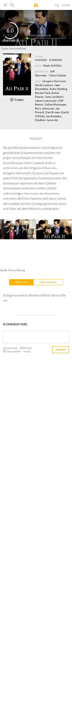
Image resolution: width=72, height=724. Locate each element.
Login (66, 5)
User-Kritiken (48, 282)
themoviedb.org (17, 48)
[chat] (57, 5)
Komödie (41, 59)
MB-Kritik (21, 282)
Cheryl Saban (57, 75)
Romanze (55, 59)
